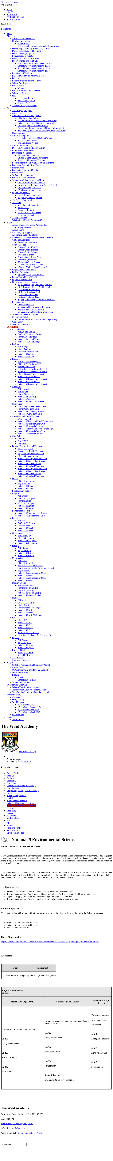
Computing (17, 404)
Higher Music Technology (29, 608)
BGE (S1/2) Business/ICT (29, 364)
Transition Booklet (26, 215)
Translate (27, 761)
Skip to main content (10, 2)
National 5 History (26, 555)
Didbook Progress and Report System (28, 148)
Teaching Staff (24, 103)
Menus (21, 88)
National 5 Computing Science (31, 414)
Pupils (9, 222)
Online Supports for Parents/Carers (33, 125)
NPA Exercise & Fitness (28, 632)
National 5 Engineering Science (31, 471)
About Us (11, 36)
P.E (13, 617)
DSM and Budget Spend (23, 53)
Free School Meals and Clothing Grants (35, 138)
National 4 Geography (27, 540)
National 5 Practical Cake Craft (31, 431)
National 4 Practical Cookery (30, 426)
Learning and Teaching (22, 73)
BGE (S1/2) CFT (25, 419)
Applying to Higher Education (31, 274)
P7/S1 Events (23, 207)
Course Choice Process (28, 250)
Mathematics (17, 558)
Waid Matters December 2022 (31, 707)
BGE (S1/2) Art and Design (30, 334)
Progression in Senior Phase (30, 257)
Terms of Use (18, 719)
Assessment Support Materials (25, 235)
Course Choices (19, 245)
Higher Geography (26, 538)
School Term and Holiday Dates (26, 90)
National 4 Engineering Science (31, 461)
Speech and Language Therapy (31, 160)
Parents (10, 108)
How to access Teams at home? (31, 182)
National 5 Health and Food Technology (35, 429)
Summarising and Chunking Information (35, 312)
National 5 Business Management (32, 384)
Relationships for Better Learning (26, 81)
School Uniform (19, 93)
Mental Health (18, 667)
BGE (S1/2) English (26, 498)
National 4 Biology (26, 354)
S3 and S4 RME (25, 655)
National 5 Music (25, 613)
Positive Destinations (21, 272)
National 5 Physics (26, 647)
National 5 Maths (25, 580)
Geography (17, 533)
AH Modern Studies (26, 585)
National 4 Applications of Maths (32, 573)
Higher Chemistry (25, 394)
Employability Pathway (22, 491)
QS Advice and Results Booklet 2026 (34, 287)
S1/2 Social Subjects (21, 660)
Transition (16, 202)
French (15, 518)
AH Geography (24, 535)
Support (10, 662)
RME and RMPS (19, 650)
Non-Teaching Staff (26, 100)
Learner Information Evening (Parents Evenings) (33, 163)
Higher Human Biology (28, 351)
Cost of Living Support (22, 135)
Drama (15, 478)
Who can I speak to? (21, 324)
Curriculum (12, 327)
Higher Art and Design (27, 337)
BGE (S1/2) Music (26, 603)
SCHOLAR (12, 14)
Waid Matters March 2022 (29, 712)
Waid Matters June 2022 (28, 709)
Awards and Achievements (23, 38)
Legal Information (17, 1128)
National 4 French (25, 528)
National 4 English (26, 506)
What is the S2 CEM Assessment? (27, 220)
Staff (14, 95)
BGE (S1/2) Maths (26, 563)
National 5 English (26, 508)
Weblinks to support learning (30, 190)
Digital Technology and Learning (26, 51)
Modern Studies (19, 583)
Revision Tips (18, 302)
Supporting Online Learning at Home (28, 180)
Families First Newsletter (28, 155)
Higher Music (24, 605)
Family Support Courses (28, 195)
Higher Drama (24, 483)
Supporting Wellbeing (21, 192)
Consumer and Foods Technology (27, 416)
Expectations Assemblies (23, 150)
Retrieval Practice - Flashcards (31, 309)
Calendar (16, 697)
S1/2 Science (17, 657)
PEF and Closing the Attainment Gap (28, 76)
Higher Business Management (31, 374)
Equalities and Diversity (22, 56)
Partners (15, 675)
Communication (19, 133)
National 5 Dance (25, 627)
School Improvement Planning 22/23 (34, 68)
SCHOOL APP (13, 19)
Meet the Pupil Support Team (30, 205)
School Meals (18, 86)
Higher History (24, 550)
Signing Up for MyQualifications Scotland (36, 299)
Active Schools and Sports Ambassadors (29, 225)
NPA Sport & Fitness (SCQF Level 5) (34, 635)
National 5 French (25, 530)
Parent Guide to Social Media (25, 170)
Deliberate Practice (26, 304)
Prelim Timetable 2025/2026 (24, 277)
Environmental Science (22, 511)
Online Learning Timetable (29, 187)
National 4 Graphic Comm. (29, 463)
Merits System (24, 43)
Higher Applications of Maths (30, 565)
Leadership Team (25, 98)
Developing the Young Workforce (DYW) (30, 48)
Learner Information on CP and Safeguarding (37, 120)
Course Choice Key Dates (29, 247)
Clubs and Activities (21, 240)
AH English (23, 496)
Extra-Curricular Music (28, 242)
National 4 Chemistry (27, 396)
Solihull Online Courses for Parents (33, 158)
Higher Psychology (26, 590)
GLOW (10, 12)
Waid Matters (18, 702)
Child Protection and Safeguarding (27, 115)
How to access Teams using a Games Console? (38, 185)
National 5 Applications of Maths (32, 578)
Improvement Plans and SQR (25, 61)
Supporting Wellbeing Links (30, 197)
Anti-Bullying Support (22, 232)
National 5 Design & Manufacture (32, 468)
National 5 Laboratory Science (31, 401)
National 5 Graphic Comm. (29, 473)
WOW (9, 9)
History (15, 545)
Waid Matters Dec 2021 (28, 704)
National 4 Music (25, 610)
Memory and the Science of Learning (34, 307)
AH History (23, 548)
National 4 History (26, 553)
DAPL (21, 677)
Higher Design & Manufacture (31, 453)
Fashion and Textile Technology (32, 451)
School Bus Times (20, 83)
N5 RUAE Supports (26, 503)
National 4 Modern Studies (29, 593)
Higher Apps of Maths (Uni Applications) (36, 568)
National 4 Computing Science (31, 411)
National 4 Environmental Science (32, 513)
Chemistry (16, 386)
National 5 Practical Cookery (30, 434)
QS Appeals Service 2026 (29, 289)
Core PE (21, 438)
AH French (23, 521)
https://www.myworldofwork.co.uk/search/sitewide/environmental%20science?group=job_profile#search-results (50, 941)
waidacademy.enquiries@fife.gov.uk (17, 1123)
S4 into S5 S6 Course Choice (30, 264)
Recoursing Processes (27, 260)
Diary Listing (18, 700)
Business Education (26, 366)
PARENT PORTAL (15, 17)
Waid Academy (27, 751)
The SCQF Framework (22, 200)
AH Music (22, 600)
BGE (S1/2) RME (25, 652)
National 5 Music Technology (31, 615)
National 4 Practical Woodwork (31, 466)
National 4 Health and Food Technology (35, 421)
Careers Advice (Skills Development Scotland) (32, 237)
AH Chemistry (24, 389)
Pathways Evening (26, 255)
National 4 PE (24, 625)
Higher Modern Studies (28, 588)
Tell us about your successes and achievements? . (39, 46)
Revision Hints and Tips (28, 297)
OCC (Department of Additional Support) (30, 670)
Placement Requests (26, 210)
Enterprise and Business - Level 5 (32, 369)
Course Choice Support (28, 252)
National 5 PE (24, 630)
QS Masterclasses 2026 (28, 294)
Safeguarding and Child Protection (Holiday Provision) (41, 130)
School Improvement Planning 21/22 (34, 66)
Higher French (24, 526)
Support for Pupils (20, 317)
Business (16, 359)
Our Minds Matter (20, 672)
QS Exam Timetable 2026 (29, 292)
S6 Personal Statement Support (25, 314)
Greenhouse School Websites (30, 1133)
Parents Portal (18, 173)
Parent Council (18, 168)
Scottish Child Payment (28, 140)
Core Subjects (18, 436)
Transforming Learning (17, 685)
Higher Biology (24, 349)
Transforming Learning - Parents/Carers (29, 690)
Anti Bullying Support (22, 110)
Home (9, 33)
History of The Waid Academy (25, 58)
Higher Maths (24, 570)
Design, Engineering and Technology (28, 446)
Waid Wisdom (18, 714)
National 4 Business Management (32, 379)
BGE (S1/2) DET (25, 448)
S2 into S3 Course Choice (29, 262)
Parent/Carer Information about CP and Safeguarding (41, 128)
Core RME (22, 443)
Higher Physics (24, 642)
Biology (15, 344)
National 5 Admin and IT (29, 381)
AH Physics (23, 391)
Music (15, 598)
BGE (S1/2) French (26, 523)
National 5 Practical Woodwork (31, 476)
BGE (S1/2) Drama (26, 481)
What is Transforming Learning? (26, 687)
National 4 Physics (26, 645)
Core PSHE (23, 441)
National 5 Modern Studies (29, 595)
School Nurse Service (27, 680)
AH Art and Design (26, 332)
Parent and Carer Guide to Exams (26, 165)
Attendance (17, 113)
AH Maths (22, 560)
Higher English (24, 501)
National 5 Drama (25, 488)
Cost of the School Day (22, 145)
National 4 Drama (25, 486)
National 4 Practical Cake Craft (31, 424)
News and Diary (14, 695)
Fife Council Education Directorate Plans (35, 63)
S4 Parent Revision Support (24, 175)
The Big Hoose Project (28, 143)
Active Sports (18, 230)
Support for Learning (21, 682)
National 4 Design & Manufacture (32, 458)
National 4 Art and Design (29, 339)
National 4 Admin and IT (29, 376)
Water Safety (17, 322)
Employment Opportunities (24, 269)
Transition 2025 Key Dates (29, 212)
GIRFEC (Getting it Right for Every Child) (31, 665)
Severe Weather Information (24, 177)
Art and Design (18, 329)
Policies (15, 78)
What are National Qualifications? (32, 267)
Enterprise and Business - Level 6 (32, 371)
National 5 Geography (27, 543)
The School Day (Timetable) (24, 105)
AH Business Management (29, 361)
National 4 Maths (25, 575)
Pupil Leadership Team (22, 279)
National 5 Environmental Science (32, 516)
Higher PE (22, 620)
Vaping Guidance (19, 217)
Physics (15, 637)
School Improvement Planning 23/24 (34, 71)
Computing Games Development (32, 406)
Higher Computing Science (29, 409)
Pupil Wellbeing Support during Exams (35, 284)
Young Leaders (24, 227)
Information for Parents (22, 153)
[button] (13, 24)
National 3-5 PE (25, 622)
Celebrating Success (21, 41)
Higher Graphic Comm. (28, 456)
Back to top (6, 29)
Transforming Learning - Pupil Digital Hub (30, 692)
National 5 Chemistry (27, 399)
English (15, 493)
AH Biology (23, 347)
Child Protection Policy (28, 118)
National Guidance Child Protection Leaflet (36, 123)
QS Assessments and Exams (24, 282)
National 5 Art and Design (29, 342)
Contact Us (11, 717)
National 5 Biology (26, 356)
